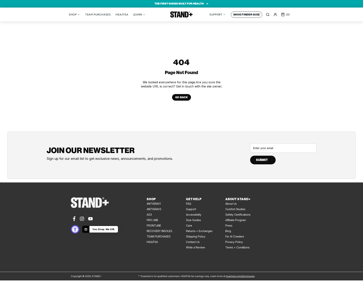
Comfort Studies (235, 209)
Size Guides (193, 220)
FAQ (188, 203)
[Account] (275, 14)
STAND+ (181, 14)
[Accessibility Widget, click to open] (75, 229)
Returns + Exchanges (199, 231)
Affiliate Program (235, 220)
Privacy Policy (234, 242)
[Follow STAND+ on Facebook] (74, 218)
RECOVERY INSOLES (159, 231)
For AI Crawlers (234, 236)
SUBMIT (262, 160)
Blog (228, 231)
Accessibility (193, 214)
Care (189, 225)
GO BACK (181, 97)
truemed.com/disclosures (240, 276)
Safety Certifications (238, 214)
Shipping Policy (195, 236)
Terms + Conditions (237, 247)
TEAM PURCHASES (159, 236)
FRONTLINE (154, 225)
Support (191, 209)
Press (228, 225)
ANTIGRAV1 (154, 203)
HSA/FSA (152, 242)
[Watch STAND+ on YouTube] (90, 218)
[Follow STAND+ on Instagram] (82, 218)
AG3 (149, 214)
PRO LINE (152, 220)
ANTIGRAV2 (154, 209)
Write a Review (195, 247)
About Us (231, 203)
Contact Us (193, 242)
